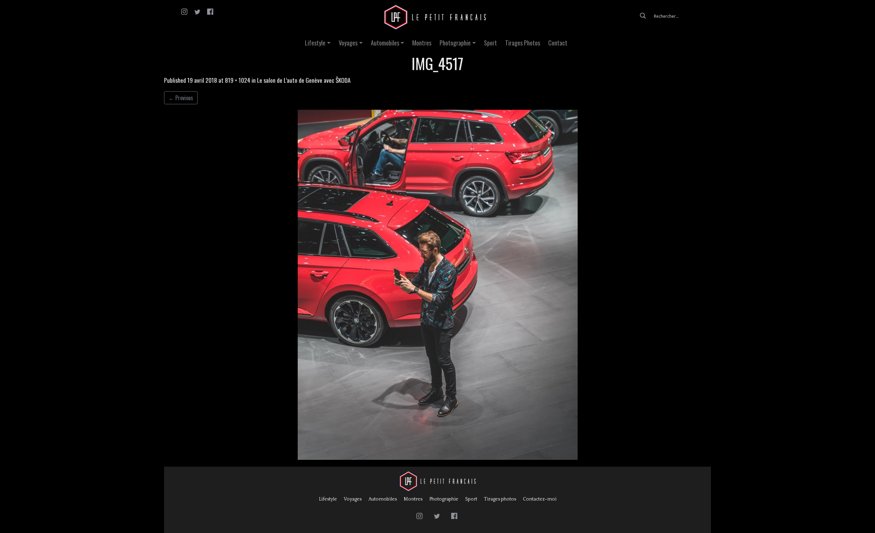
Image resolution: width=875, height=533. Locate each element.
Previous (181, 98)
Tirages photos (500, 499)
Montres (421, 42)
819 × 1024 (237, 80)
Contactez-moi (539, 499)
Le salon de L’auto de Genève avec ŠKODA (304, 80)
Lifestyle (315, 42)
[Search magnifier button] (643, 16)
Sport (490, 42)
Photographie (455, 42)
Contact (557, 42)
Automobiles (385, 42)
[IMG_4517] (437, 285)
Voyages (348, 42)
